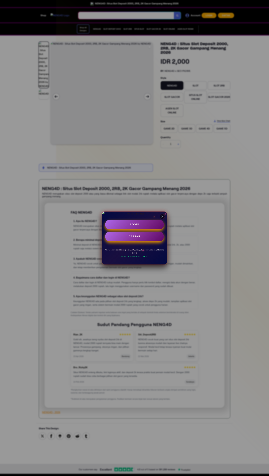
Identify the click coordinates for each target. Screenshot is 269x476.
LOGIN (134, 224)
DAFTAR (134, 236)
